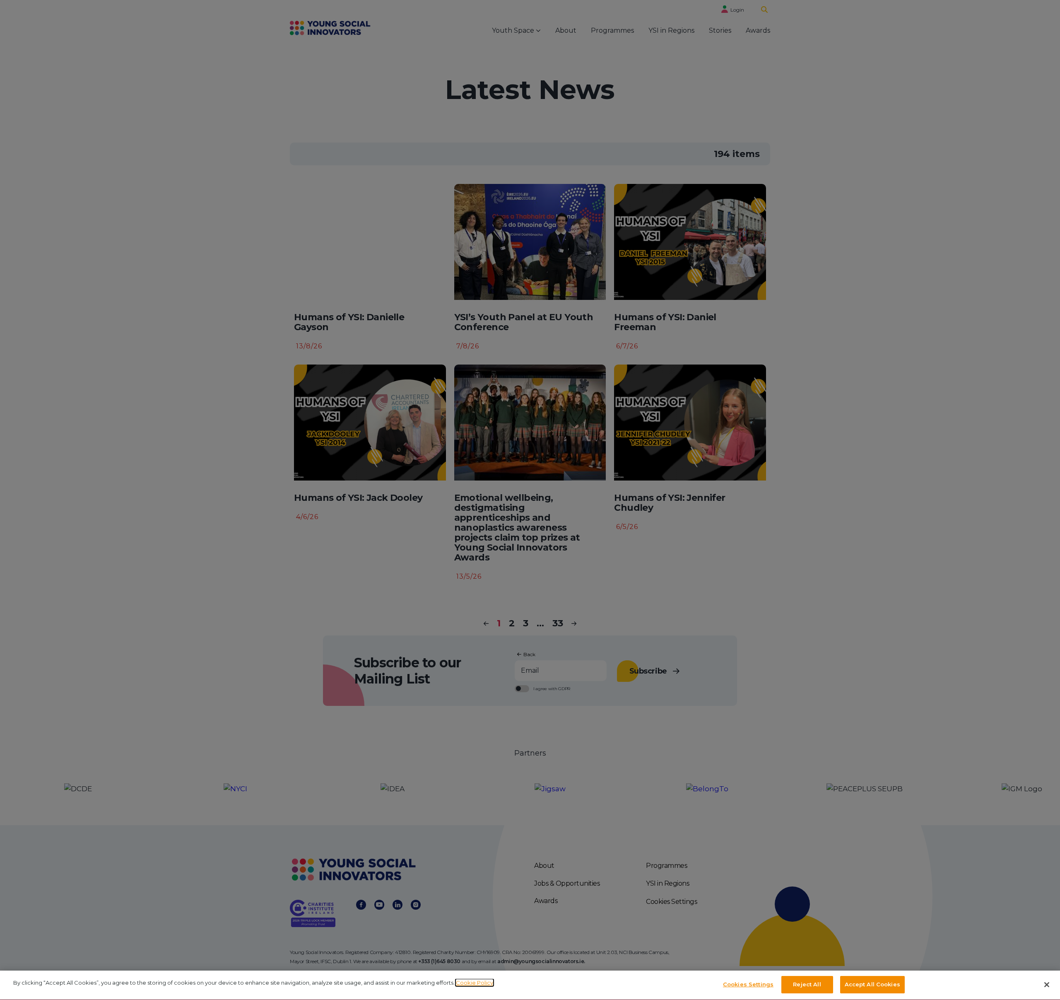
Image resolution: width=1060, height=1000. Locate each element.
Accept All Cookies (872, 984)
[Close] (1047, 985)
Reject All (807, 984)
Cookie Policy (474, 982)
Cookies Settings (748, 984)
